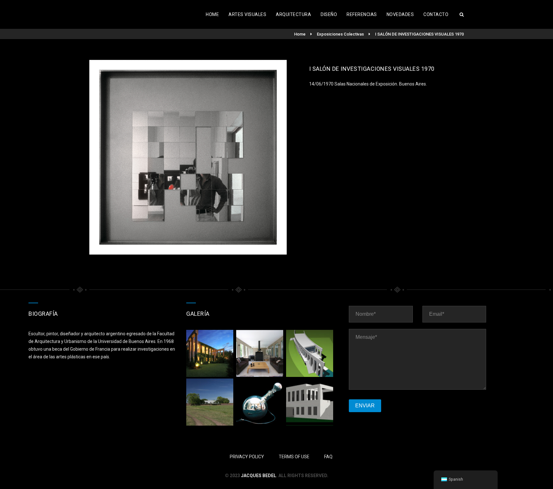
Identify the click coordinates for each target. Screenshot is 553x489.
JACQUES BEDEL (258, 475)
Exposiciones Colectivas (340, 34)
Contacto (435, 14)
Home (212, 14)
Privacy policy (247, 456)
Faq (328, 456)
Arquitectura (293, 14)
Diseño (329, 14)
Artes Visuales (247, 14)
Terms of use (294, 456)
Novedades (400, 14)
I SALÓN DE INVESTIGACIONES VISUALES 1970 (419, 34)
